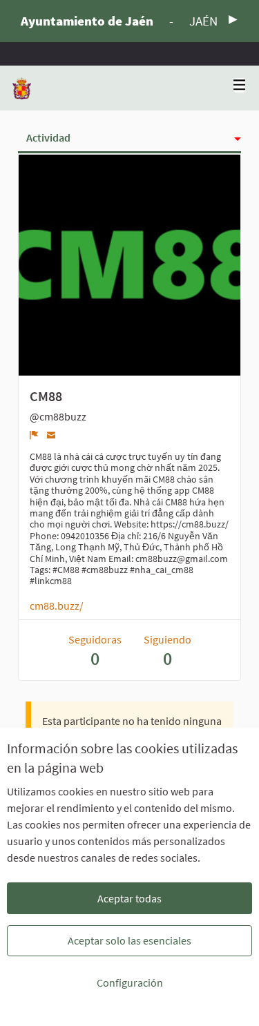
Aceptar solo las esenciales (129, 940)
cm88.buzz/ (57, 605)
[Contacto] (51, 434)
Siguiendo (167, 650)
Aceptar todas (129, 898)
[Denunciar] (34, 435)
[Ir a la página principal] (21, 88)
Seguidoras (95, 650)
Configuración (130, 982)
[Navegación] (239, 85)
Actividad (48, 137)
